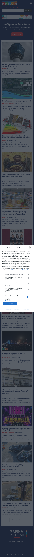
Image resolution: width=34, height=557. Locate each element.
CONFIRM (10, 303)
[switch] (28, 278)
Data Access (17, 309)
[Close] (30, 248)
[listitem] (17, 274)
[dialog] (17, 278)
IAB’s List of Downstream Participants (19, 269)
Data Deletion (8, 309)
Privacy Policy (26, 309)
